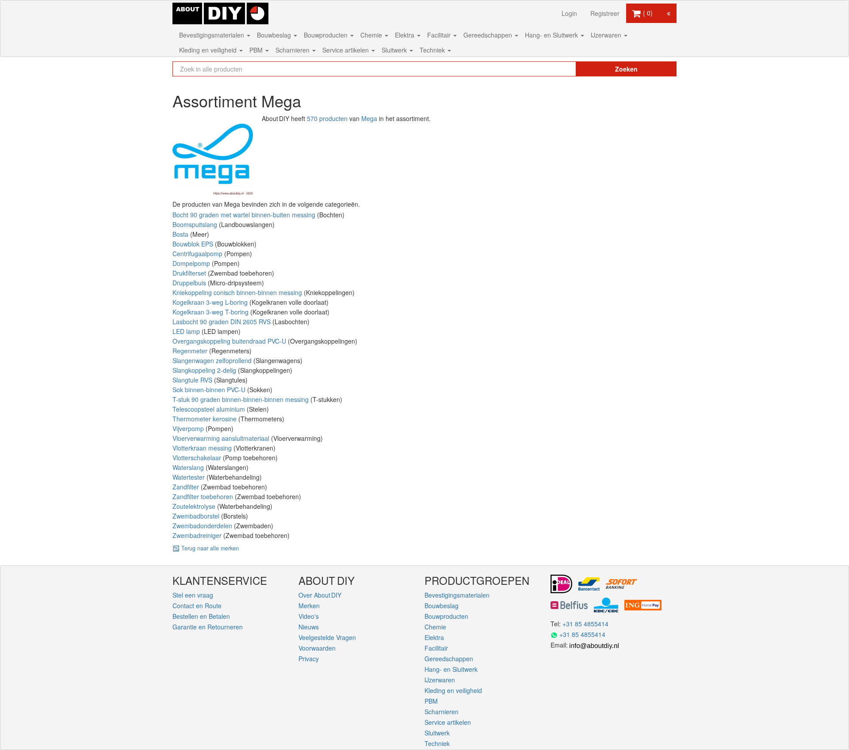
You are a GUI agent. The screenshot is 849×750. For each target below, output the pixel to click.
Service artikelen (346, 49)
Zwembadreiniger (197, 535)
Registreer (605, 13)
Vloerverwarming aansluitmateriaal (221, 438)
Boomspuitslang (195, 224)
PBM (256, 49)
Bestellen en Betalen (201, 616)
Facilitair (439, 34)
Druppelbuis (190, 282)
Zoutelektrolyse (194, 506)
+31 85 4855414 (585, 623)
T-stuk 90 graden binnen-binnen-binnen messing (241, 399)
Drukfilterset (190, 273)
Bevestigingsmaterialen (212, 34)
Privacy (308, 658)
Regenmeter (190, 350)
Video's (308, 616)
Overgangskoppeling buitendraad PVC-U (230, 341)
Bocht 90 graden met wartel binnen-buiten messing (244, 214)
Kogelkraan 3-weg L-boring (210, 302)
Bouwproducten (326, 34)
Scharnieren (293, 49)
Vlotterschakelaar (197, 457)
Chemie (372, 34)
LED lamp (187, 331)
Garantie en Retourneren (207, 626)
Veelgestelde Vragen (327, 637)
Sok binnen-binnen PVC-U (209, 389)
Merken (309, 605)
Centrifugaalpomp (198, 253)
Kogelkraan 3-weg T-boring (211, 311)
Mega (369, 118)
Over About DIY (319, 595)
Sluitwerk (395, 49)
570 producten (327, 118)
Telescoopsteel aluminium (209, 409)
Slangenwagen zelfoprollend (212, 360)
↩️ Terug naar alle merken (205, 548)
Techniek (433, 49)
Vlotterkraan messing (202, 447)
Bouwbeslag (275, 34)
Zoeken (626, 68)
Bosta (181, 234)
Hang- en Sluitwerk (552, 34)
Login (569, 13)
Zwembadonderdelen (203, 525)
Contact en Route (197, 605)
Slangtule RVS (193, 379)
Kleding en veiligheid (208, 49)
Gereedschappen (488, 34)
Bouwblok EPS (193, 243)
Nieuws (308, 626)
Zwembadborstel (196, 515)
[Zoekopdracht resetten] (550, 68)
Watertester (189, 477)
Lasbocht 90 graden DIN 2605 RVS (222, 321)
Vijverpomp (189, 428)
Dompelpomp (192, 263)
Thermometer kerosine (205, 418)
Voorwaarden (317, 648)
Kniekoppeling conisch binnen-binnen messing (238, 292)
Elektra (405, 34)
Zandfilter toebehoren (203, 496)
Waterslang (189, 467)
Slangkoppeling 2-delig (205, 370)
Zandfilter (186, 486)
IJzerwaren (607, 34)
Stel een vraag (192, 595)
